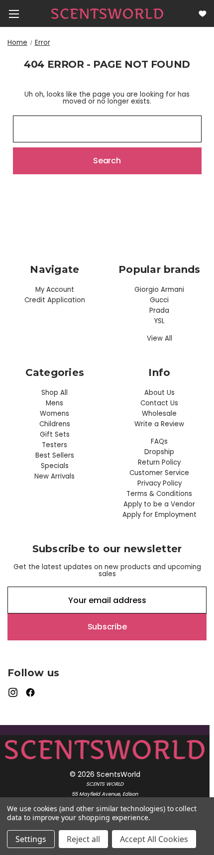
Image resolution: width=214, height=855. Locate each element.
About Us (159, 392)
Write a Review (159, 424)
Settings (30, 839)
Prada (159, 310)
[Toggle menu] (13, 13)
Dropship (159, 452)
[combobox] (107, 129)
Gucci (159, 300)
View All (159, 338)
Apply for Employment (159, 514)
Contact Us (159, 403)
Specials (55, 466)
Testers (54, 445)
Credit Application (54, 300)
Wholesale (159, 413)
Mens (54, 403)
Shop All (54, 392)
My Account (54, 289)
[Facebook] (30, 692)
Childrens (54, 424)
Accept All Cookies (154, 839)
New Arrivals (54, 476)
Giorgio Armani (159, 289)
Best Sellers (54, 455)
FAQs (159, 441)
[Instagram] (12, 692)
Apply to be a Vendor (159, 504)
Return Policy (159, 462)
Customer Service (159, 473)
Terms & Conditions (159, 493)
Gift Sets (55, 434)
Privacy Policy (159, 483)
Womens (54, 413)
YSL (159, 321)
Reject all (83, 839)
